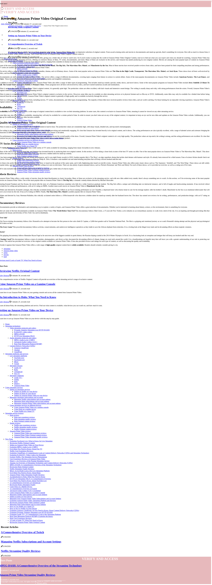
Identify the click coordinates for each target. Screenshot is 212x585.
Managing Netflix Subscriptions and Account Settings (28, 495)
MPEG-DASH (19, 334)
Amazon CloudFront (21, 348)
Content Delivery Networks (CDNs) (22, 346)
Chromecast (18, 372)
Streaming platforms (17, 376)
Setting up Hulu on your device (25, 393)
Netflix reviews (15, 423)
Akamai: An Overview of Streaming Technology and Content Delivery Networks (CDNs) (41, 463)
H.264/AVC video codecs (23, 332)
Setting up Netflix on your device (25, 391)
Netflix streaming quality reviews (25, 427)
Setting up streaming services (20, 389)
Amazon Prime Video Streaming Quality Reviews (27, 475)
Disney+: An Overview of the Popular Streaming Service (29, 461)
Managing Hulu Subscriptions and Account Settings (28, 504)
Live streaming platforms (18, 356)
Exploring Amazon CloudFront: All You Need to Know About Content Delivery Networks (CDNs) (44, 510)
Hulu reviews (14, 415)
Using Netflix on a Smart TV (24, 411)
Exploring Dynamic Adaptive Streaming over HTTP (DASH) (31, 512)
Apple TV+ (18, 378)
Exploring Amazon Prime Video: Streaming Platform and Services (33, 500)
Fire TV (17, 374)
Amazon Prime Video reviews (33, 26)
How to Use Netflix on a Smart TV (22, 506)
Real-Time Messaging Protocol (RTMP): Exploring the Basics (31, 516)
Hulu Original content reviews (24, 421)
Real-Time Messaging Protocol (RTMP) (28, 344)
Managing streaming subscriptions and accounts (26, 397)
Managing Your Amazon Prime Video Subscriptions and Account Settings (35, 499)
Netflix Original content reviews (25, 429)
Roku (16, 370)
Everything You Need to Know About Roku (25, 473)
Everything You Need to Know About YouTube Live (28, 481)
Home (6, 16)
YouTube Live (19, 358)
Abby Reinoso (6, 24)
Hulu (16, 382)
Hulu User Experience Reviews (21, 518)
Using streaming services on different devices (25, 405)
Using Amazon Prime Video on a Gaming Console (27, 493)
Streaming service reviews (16, 26)
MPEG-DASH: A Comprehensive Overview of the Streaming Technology (36, 465)
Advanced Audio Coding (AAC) (25, 342)
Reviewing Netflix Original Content (22, 443)
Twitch (16, 364)
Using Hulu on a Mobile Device (21, 487)
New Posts (9, 439)
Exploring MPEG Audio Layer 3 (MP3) (24, 447)
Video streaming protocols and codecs (23, 328)
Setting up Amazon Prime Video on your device (30, 395)
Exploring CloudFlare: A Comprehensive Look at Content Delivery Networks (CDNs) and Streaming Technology (49, 453)
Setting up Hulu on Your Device (21, 497)
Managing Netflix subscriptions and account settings (32, 399)
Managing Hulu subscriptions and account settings (31, 401)
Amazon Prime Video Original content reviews (30, 435)
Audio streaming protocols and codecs (23, 338)
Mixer (16, 362)
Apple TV (17, 368)
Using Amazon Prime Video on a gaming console (31, 407)
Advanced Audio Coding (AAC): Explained (25, 491)
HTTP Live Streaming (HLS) (24, 336)
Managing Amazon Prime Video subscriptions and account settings (37, 403)
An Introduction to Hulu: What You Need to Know (27, 477)
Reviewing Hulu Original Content (21, 467)
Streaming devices (16, 366)
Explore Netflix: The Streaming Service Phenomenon (28, 457)
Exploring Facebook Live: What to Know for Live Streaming (31, 441)
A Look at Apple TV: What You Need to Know (26, 520)
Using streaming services (14, 387)
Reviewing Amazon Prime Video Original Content (27, 502)
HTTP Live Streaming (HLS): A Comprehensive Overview (30, 479)
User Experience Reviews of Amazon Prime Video (27, 459)
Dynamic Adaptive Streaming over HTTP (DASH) (32, 330)
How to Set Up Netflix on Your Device (23, 508)
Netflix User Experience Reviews (21, 451)
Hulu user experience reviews (24, 417)
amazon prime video (11, 251)
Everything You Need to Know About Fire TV (26, 449)
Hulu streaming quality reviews (25, 419)
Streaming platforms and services (16, 354)
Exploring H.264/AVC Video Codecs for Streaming (28, 455)
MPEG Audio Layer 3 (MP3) (24, 340)
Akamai (17, 350)
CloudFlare (18, 352)
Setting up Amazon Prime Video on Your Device (27, 445)
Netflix (16, 380)
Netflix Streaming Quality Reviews (22, 469)
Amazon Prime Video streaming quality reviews (30, 437)
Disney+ (17, 383)
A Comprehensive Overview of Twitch (23, 489)
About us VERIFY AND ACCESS (49, 581)
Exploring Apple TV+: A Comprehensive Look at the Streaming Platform (35, 514)
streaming (7, 249)
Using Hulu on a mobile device (25, 409)
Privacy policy (42, 583)
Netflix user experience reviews (25, 425)
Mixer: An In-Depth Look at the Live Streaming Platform (30, 471)
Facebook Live (19, 360)
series (6, 253)
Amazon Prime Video (21, 385)
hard (5, 257)
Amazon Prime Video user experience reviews (30, 433)
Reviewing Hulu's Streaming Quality (22, 485)
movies (6, 255)
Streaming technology (13, 326)
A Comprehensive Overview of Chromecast (25, 483)
